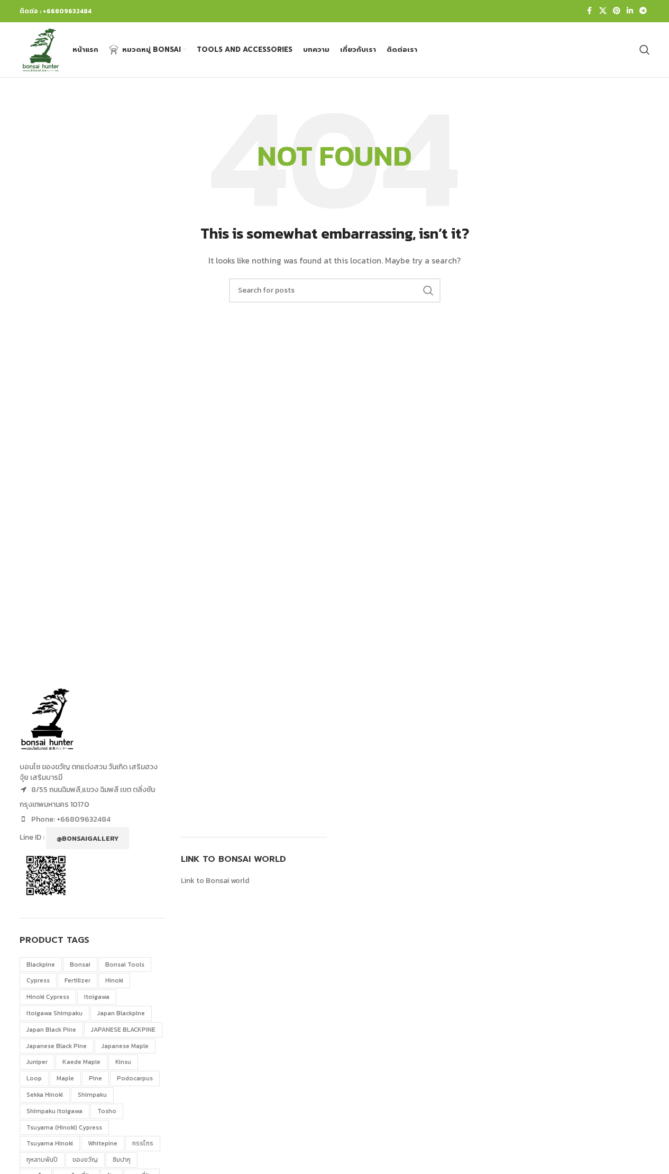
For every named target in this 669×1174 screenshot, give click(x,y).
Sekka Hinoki (44, 1094)
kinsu (123, 1062)
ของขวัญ (85, 1159)
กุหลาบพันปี (42, 1159)
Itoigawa (96, 997)
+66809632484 (84, 819)
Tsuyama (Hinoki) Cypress (64, 1127)
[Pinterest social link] (617, 11)
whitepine (102, 1143)
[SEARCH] (428, 290)
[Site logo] (41, 48)
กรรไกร (142, 1143)
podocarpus (135, 1078)
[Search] (644, 49)
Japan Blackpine (121, 1013)
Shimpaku (92, 1094)
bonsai (80, 964)
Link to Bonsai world (215, 880)
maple (65, 1078)
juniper (37, 1062)
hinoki (114, 980)
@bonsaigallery (87, 838)
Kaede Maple (81, 1062)
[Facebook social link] (589, 11)
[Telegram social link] (643, 11)
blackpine (40, 964)
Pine (95, 1078)
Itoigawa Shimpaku (54, 1013)
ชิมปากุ (122, 1159)
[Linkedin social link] (630, 11)
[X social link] (603, 11)
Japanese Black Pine (56, 1046)
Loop (34, 1078)
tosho (106, 1111)
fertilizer (77, 980)
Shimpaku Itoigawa (54, 1111)
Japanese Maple (125, 1046)
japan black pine (51, 1029)
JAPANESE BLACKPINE (123, 1029)
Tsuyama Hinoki (49, 1143)
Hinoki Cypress (47, 997)
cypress (38, 980)
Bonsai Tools (124, 964)
